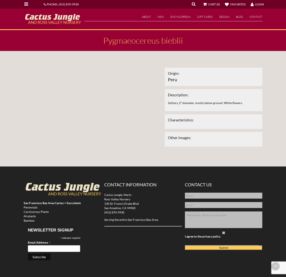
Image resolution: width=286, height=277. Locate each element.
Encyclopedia (180, 16)
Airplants (30, 216)
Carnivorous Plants (36, 211)
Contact (256, 16)
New (160, 16)
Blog (239, 16)
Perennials (30, 207)
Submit (223, 247)
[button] (193, 4)
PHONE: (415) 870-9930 (62, 4)
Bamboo (29, 220)
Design (224, 16)
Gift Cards (205, 16)
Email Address (39, 243)
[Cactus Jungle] (52, 19)
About (146, 16)
